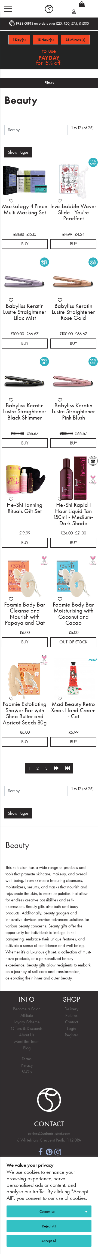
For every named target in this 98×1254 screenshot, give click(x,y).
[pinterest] (49, 1151)
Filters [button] (49, 83)
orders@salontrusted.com (49, 1133)
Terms (27, 1059)
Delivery (71, 1009)
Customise (47, 1211)
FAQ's (27, 1072)
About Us (26, 1035)
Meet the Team (26, 1041)
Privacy (27, 1065)
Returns (71, 1015)
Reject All (49, 1226)
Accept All (49, 1240)
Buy (24, 244)
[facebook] (40, 1151)
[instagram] (57, 1151)
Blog (26, 1048)
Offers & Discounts (26, 1028)
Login (71, 1028)
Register (71, 1035)
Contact (71, 1022)
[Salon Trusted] (49, 9)
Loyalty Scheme (27, 1022)
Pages (18, 152)
